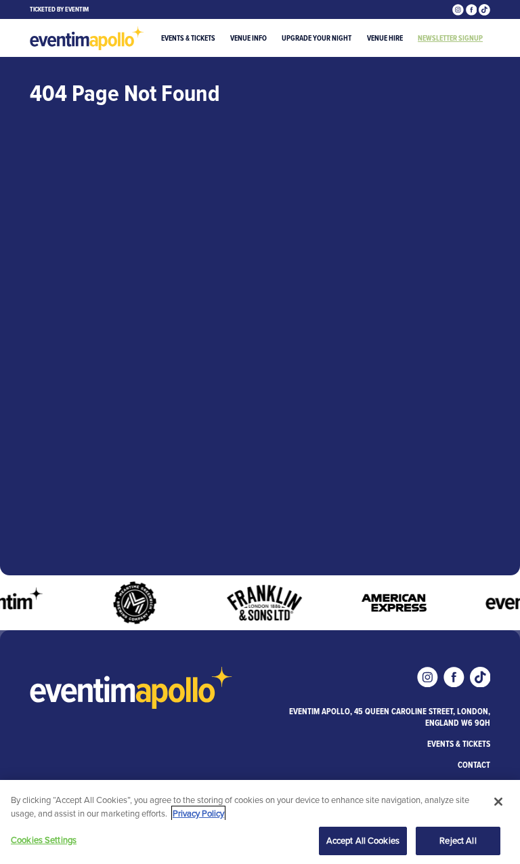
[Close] (498, 802)
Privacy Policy (198, 813)
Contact (474, 764)
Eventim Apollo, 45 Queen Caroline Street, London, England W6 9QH (389, 717)
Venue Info (248, 38)
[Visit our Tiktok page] (484, 9)
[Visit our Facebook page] (472, 9)
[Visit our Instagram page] (459, 9)
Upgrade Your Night (316, 38)
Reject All (457, 840)
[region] (260, 822)
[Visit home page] (87, 38)
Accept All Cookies (362, 840)
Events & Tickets (188, 38)
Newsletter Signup (450, 38)
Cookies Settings (44, 840)
